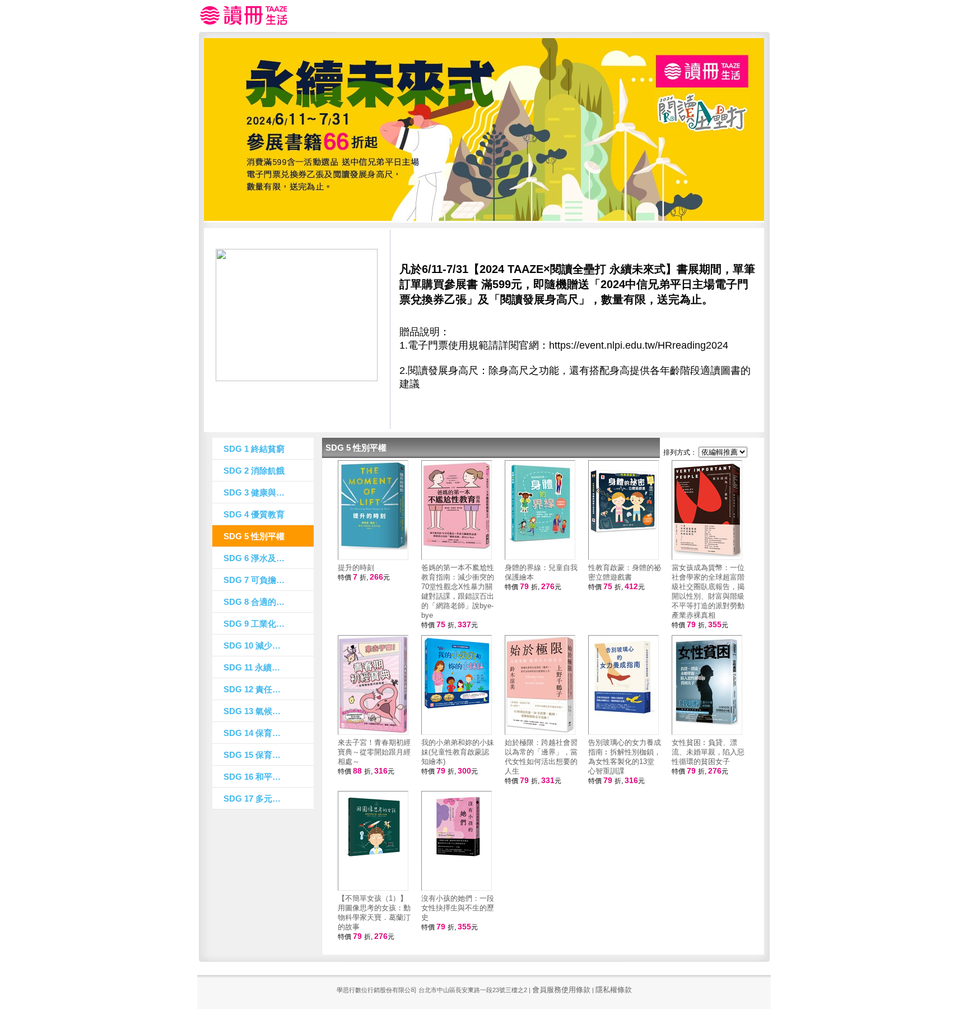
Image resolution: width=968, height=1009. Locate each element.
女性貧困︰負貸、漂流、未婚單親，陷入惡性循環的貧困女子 (708, 752)
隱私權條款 (613, 989)
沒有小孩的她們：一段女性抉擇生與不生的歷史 (457, 908)
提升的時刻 (356, 567)
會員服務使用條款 (561, 989)
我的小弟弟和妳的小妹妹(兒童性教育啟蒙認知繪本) (457, 752)
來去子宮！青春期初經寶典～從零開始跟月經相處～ (374, 752)
